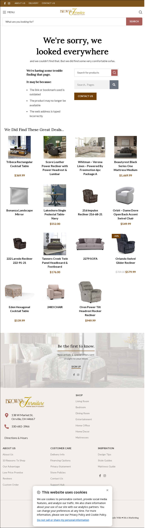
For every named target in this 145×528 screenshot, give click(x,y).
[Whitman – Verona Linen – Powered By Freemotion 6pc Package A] (90, 147)
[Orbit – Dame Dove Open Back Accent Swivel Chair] (126, 195)
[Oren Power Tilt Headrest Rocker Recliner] (90, 292)
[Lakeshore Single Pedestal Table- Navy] (55, 195)
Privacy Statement (60, 466)
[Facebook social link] (5, 3)
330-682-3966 (20, 426)
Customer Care (60, 448)
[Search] (140, 12)
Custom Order (11, 484)
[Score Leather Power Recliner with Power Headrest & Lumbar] (55, 147)
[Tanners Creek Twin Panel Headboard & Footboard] (55, 244)
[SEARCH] (114, 72)
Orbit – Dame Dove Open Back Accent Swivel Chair (125, 214)
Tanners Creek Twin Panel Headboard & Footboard (55, 262)
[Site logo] (72, 11)
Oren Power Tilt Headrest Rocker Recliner (90, 311)
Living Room (82, 401)
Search (134, 21)
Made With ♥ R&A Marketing (124, 517)
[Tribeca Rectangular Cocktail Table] (19, 147)
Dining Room (83, 413)
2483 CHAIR (55, 307)
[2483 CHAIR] (55, 292)
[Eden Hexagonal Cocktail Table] (19, 292)
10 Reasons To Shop (14, 460)
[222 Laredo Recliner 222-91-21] (19, 244)
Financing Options (60, 460)
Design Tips (104, 454)
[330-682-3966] (6, 426)
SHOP (79, 395)
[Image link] (24, 402)
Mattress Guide (106, 466)
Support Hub (57, 484)
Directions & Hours (16, 437)
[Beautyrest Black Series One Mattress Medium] (126, 147)
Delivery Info (57, 454)
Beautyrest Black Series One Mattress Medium (125, 165)
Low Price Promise (13, 472)
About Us (9, 448)
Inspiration (106, 448)
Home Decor (82, 431)
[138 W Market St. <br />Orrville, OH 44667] (6, 415)
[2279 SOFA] (90, 244)
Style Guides (105, 460)
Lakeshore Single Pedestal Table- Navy (55, 214)
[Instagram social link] (9, 3)
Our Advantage (11, 466)
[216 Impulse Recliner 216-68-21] (90, 195)
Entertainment (84, 419)
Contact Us (56, 478)
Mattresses (82, 437)
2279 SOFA (90, 258)
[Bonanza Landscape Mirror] (19, 195)
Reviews (7, 478)
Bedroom (81, 407)
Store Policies (58, 472)
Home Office (83, 425)
